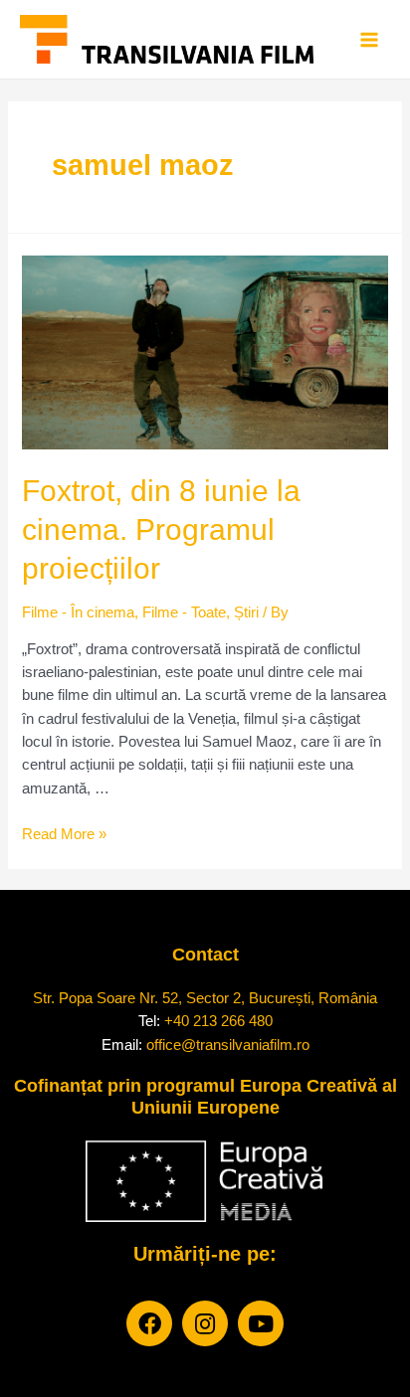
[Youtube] (261, 1323)
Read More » (64, 834)
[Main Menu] (369, 40)
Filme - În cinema (78, 612)
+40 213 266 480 (218, 1020)
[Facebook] (149, 1323)
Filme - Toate (184, 612)
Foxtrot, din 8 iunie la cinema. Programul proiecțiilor (161, 529)
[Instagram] (205, 1323)
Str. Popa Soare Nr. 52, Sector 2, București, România (205, 997)
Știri (246, 612)
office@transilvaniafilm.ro (227, 1044)
